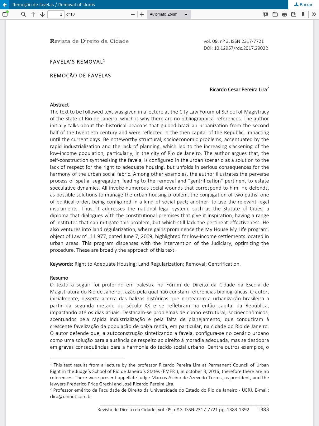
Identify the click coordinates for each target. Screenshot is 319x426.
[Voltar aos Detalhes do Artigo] (4, 4)
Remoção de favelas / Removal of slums (53, 4)
